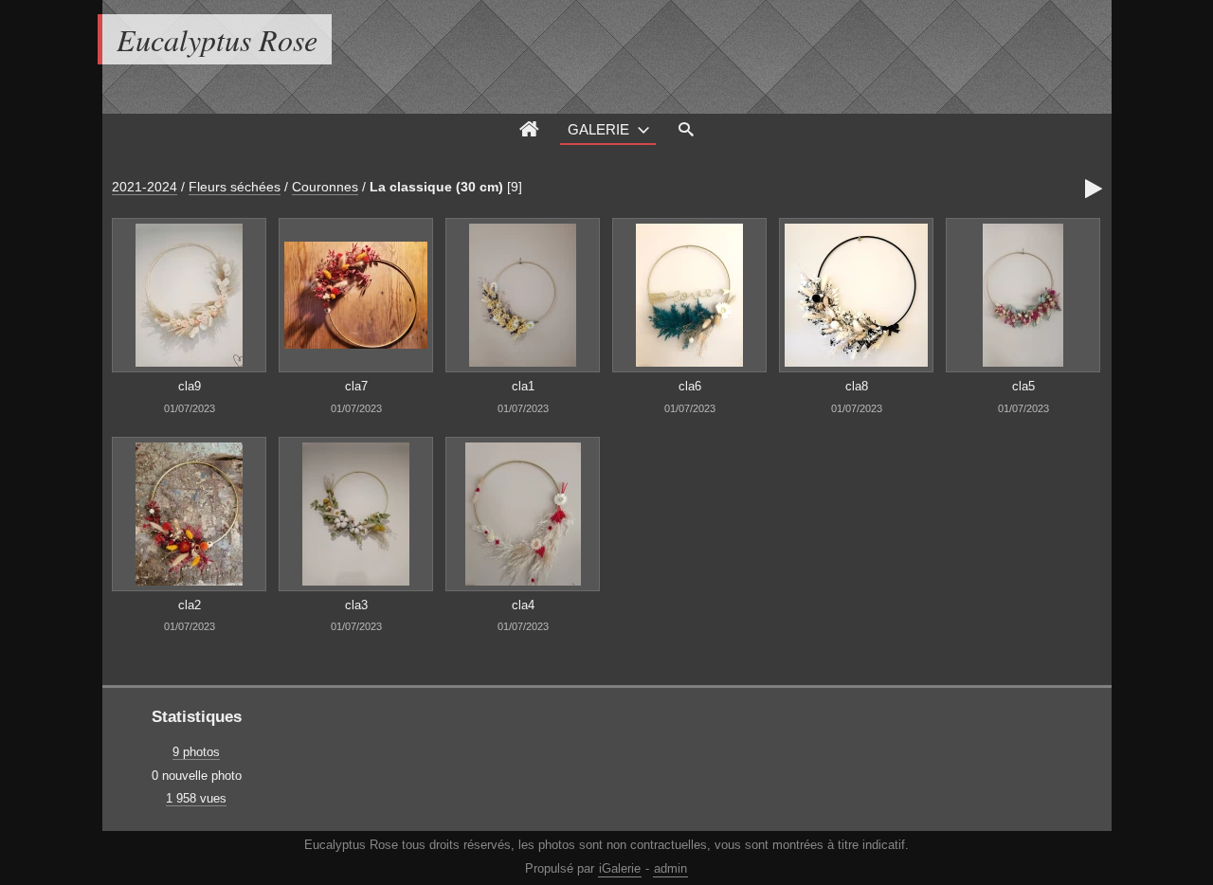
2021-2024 (144, 186)
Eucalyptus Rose (217, 39)
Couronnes (325, 186)
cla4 (523, 605)
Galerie (598, 129)
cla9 (189, 386)
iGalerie (620, 868)
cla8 (856, 386)
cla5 (1023, 386)
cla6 (690, 386)
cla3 (356, 605)
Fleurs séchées (235, 186)
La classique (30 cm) (436, 186)
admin (670, 868)
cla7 (356, 386)
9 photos (196, 752)
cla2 (189, 605)
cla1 (523, 386)
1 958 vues (196, 798)
